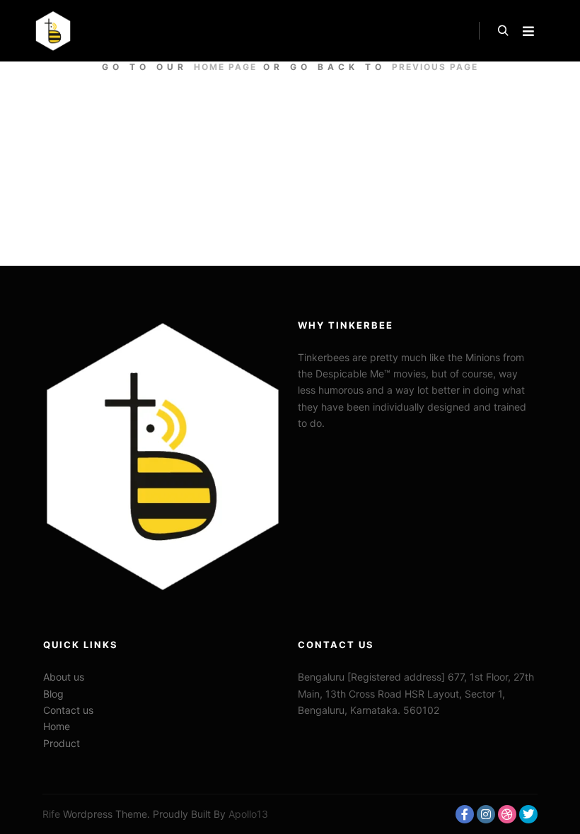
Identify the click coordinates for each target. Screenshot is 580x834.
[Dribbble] (507, 814)
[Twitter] (528, 814)
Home (56, 726)
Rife (51, 814)
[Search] (503, 31)
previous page (435, 66)
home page (225, 66)
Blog (53, 694)
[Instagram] (486, 814)
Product (61, 743)
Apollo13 (248, 814)
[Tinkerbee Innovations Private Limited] (53, 30)
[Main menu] (528, 31)
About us (63, 677)
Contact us (68, 710)
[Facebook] (465, 814)
